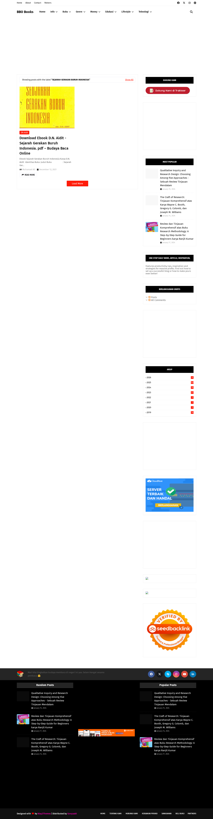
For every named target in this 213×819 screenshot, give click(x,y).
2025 (170, 382)
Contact (37, 3)
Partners (192, 814)
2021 (170, 402)
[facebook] (178, 3)
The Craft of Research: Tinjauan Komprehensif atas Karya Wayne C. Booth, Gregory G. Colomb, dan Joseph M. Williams (176, 205)
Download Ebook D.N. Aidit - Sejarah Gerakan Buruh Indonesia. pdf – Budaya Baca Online (43, 146)
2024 (170, 387)
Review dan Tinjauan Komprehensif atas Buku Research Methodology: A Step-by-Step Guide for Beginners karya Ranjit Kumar (177, 231)
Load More (77, 183)
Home (19, 3)
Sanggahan (166, 814)
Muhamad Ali (28, 169)
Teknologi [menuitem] (144, 11)
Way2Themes (44, 813)
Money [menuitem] (93, 11)
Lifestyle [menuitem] (126, 11)
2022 (170, 397)
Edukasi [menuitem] (109, 11)
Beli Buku (180, 814)
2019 (170, 412)
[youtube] (184, 674)
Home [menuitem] (42, 11)
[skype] (168, 674)
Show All (129, 79)
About (28, 3)
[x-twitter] (184, 3)
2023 (170, 392)
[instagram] (189, 3)
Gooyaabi (72, 813)
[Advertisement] (106, 42)
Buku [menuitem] (65, 11)
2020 (170, 407)
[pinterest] (194, 3)
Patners (47, 3)
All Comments (158, 300)
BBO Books (25, 12)
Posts (153, 297)
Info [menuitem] (52, 11)
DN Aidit (24, 132)
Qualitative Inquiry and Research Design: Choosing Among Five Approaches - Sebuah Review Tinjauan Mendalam (175, 178)
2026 (170, 377)
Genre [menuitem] (79, 11)
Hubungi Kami (132, 814)
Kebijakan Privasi (149, 814)
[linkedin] (193, 674)
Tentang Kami (115, 814)
